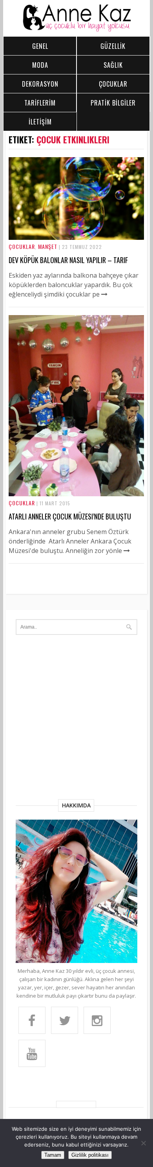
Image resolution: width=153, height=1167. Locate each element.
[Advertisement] (76, 718)
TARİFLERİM (40, 103)
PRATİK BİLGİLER (113, 103)
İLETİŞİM (40, 121)
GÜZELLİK (113, 46)
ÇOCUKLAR (113, 84)
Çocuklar (22, 246)
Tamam (52, 1155)
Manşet (47, 246)
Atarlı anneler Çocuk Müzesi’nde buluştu (70, 516)
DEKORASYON (40, 84)
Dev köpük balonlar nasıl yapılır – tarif (68, 260)
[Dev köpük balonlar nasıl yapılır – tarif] (76, 237)
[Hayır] (143, 1143)
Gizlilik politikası (90, 1155)
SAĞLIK (113, 65)
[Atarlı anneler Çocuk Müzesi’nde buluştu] (76, 494)
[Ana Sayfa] (77, 30)
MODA (40, 65)
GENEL (40, 46)
